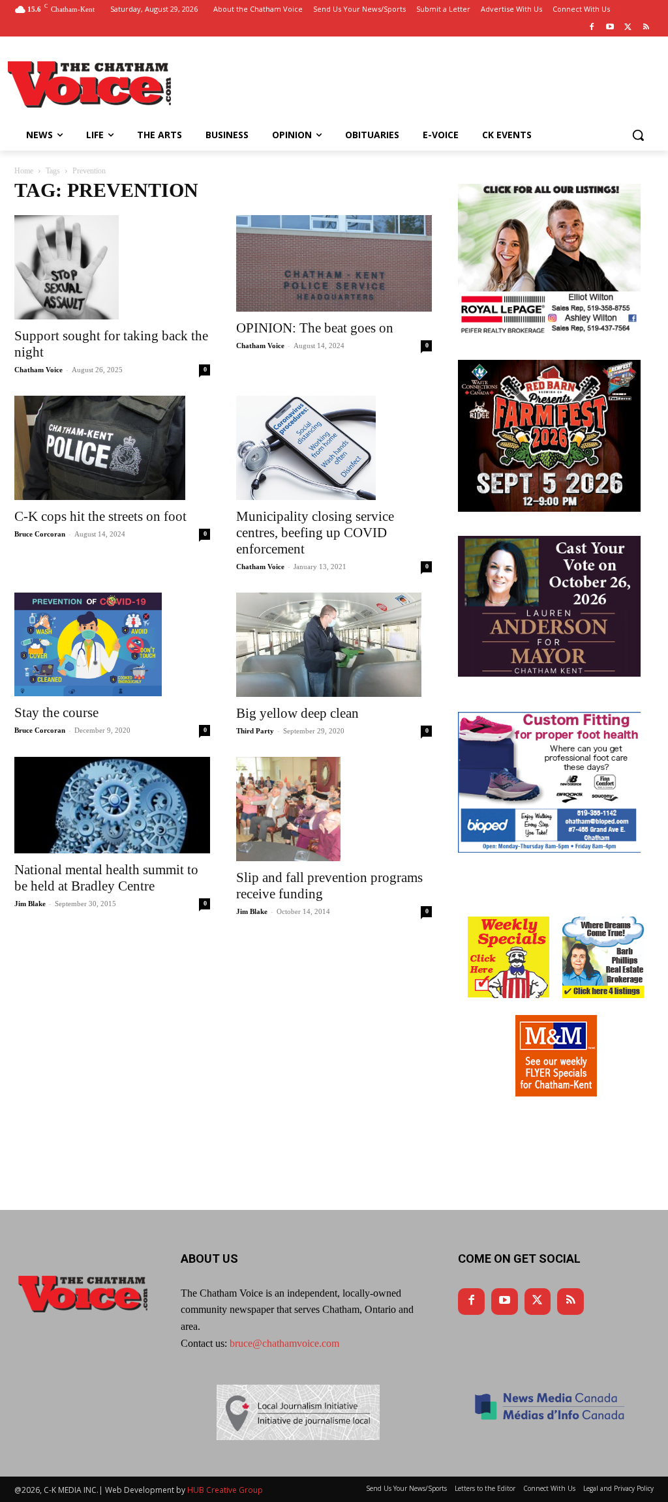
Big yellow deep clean (297, 713)
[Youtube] (610, 27)
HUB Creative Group (225, 1489)
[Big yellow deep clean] (334, 645)
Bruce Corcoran (39, 534)
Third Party (255, 731)
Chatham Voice (38, 370)
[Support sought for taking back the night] (112, 267)
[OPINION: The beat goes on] (334, 263)
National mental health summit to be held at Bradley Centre (106, 878)
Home (23, 170)
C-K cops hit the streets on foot (100, 516)
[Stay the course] (112, 645)
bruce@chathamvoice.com (284, 1343)
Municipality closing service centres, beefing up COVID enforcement (315, 532)
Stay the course (56, 712)
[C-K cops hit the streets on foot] (112, 448)
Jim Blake (30, 903)
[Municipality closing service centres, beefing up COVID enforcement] (334, 448)
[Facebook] (592, 27)
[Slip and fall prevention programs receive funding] (334, 809)
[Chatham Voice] (91, 84)
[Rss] (646, 27)
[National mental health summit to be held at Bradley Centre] (112, 805)
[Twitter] (627, 27)
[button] (638, 135)
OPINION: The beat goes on (314, 328)
